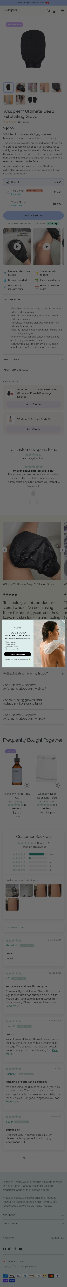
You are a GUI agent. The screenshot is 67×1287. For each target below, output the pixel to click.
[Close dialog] (63, 621)
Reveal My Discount (17, 654)
